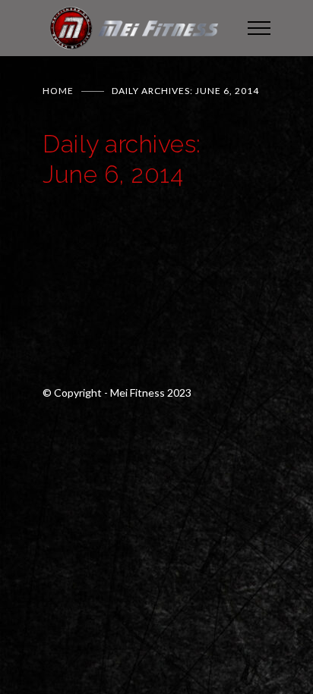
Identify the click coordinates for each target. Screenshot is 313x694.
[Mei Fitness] (134, 28)
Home (58, 90)
